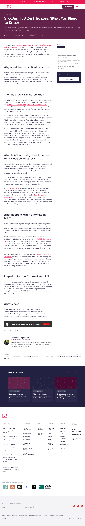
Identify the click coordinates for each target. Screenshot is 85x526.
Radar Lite (26, 440)
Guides (50, 436)
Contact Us (63, 448)
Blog (9, 14)
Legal (3, 515)
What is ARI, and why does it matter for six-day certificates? (69, 61)
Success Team (40, 434)
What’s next (61, 68)
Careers (62, 441)
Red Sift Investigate (27, 429)
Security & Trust (23, 515)
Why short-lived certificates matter (67, 55)
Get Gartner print (52, 449)
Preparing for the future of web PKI (67, 66)
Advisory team (62, 432)
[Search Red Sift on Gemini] (26, 487)
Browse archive (72, 372)
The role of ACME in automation (66, 58)
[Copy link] (17, 330)
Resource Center (51, 429)
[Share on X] (14, 330)
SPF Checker (27, 436)
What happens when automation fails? (68, 64)
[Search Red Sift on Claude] (12, 487)
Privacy (8, 515)
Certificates (61, 47)
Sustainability (64, 445)
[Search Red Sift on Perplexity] (19, 487)
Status (45, 515)
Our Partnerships (76, 430)
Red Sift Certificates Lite (28, 454)
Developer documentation (56, 515)
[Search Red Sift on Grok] (33, 487)
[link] (68, 7)
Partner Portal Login (77, 438)
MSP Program (76, 435)
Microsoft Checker (26, 444)
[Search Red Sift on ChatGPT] (5, 487)
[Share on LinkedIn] (10, 330)
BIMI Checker (27, 433)
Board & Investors (63, 437)
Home (5, 14)
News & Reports (50, 444)
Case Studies (40, 429)
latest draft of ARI (13, 188)
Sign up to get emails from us (11, 503)
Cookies (14, 515)
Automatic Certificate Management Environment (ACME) (27, 105)
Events (50, 440)
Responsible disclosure (35, 515)
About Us (63, 428)
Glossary (4, 518)
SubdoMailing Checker (27, 449)
